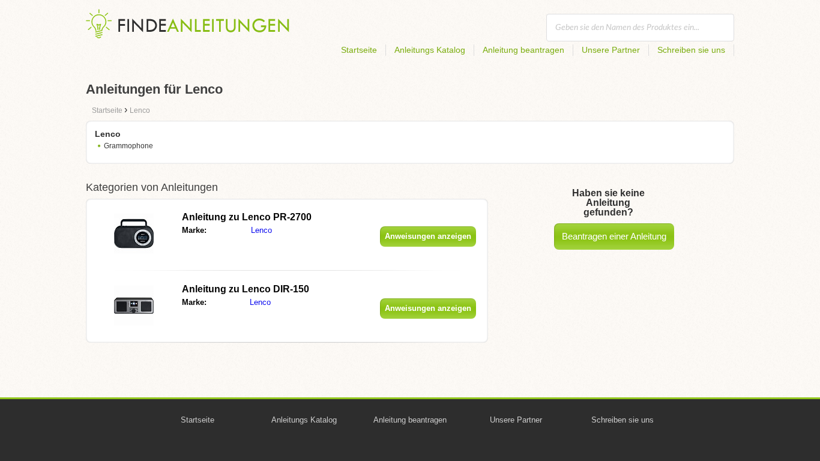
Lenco (261, 230)
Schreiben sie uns (691, 50)
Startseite (359, 50)
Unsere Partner (611, 50)
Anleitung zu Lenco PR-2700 (247, 217)
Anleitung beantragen (523, 50)
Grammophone (128, 146)
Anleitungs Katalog (429, 50)
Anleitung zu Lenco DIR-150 (245, 289)
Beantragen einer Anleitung (614, 236)
